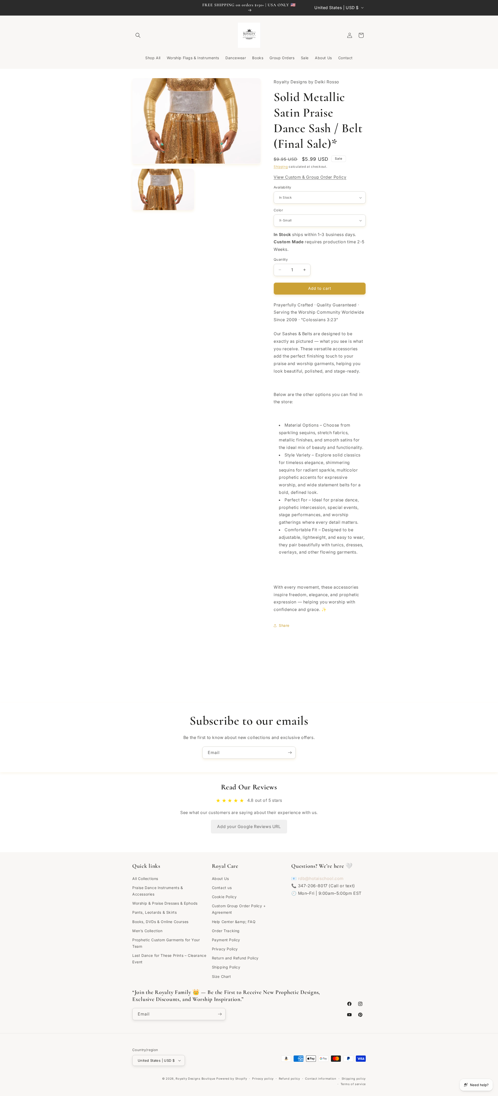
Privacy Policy (225, 949)
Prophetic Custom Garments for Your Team (166, 943)
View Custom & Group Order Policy (310, 177)
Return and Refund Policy (235, 958)
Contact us (222, 887)
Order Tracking (226, 931)
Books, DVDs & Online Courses (160, 921)
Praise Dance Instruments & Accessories (157, 890)
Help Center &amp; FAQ (234, 921)
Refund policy (289, 1078)
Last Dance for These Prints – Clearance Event (169, 958)
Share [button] (284, 625)
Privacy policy (263, 1078)
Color (278, 210)
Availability (282, 187)
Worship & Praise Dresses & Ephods (165, 903)
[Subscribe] (289, 753)
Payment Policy (226, 940)
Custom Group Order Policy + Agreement (239, 909)
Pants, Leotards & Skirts (154, 912)
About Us (220, 878)
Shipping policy (354, 1078)
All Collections (145, 878)
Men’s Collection (147, 931)
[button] (138, 35)
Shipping (281, 167)
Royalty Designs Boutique (195, 1078)
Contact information (320, 1078)
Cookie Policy (224, 897)
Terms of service (353, 1084)
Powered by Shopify (231, 1078)
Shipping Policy (226, 967)
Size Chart (221, 976)
